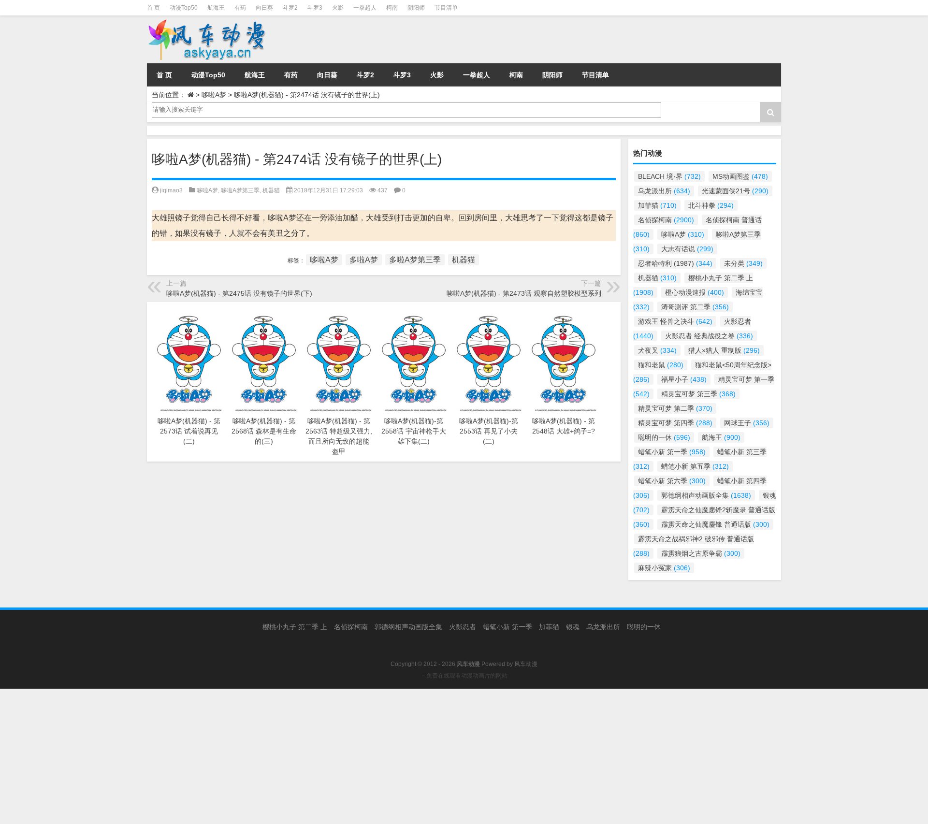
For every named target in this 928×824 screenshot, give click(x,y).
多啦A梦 (363, 260)
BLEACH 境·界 (669, 176)
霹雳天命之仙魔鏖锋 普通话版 (715, 524)
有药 (240, 7)
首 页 (153, 7)
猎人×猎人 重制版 (724, 350)
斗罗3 (314, 7)
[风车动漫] (246, 39)
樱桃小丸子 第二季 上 (294, 627)
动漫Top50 (184, 7)
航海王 (216, 7)
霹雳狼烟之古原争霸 (700, 553)
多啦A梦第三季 (415, 260)
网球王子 (746, 423)
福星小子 (684, 379)
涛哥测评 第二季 (695, 307)
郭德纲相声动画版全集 (706, 495)
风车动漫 (525, 664)
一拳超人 (365, 7)
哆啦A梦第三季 (240, 190)
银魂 (573, 627)
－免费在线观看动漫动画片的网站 (464, 675)
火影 (338, 7)
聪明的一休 (664, 437)
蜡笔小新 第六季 (672, 481)
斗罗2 (290, 7)
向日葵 (264, 7)
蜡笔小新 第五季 (695, 466)
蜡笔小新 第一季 (672, 452)
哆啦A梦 (214, 95)
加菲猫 (657, 205)
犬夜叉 (657, 350)
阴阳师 (416, 7)
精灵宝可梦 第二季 (675, 408)
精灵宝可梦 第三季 (698, 394)
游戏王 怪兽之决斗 (675, 321)
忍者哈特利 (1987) (675, 263)
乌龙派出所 (664, 191)
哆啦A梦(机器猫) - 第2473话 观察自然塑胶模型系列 (524, 293)
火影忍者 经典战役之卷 (709, 336)
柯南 (392, 7)
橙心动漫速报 (694, 292)
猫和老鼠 (660, 365)
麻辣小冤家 (664, 568)
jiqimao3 (171, 190)
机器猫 (271, 190)
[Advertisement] (290, 756)
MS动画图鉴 (740, 176)
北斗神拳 (711, 205)
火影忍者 (462, 627)
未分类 (743, 263)
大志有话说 (687, 249)
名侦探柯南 (666, 220)
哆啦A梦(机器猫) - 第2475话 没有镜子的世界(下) (239, 293)
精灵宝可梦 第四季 (675, 423)
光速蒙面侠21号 (735, 191)
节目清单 (446, 7)
